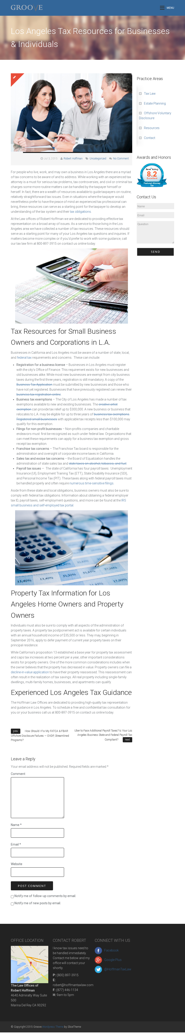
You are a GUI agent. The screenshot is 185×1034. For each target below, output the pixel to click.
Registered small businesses (36, 419)
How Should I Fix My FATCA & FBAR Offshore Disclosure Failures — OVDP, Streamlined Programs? (40, 736)
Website (16, 864)
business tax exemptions (111, 414)
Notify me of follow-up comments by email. (45, 896)
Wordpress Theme (52, 1026)
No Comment (121, 158)
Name (16, 825)
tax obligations (80, 211)
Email (16, 844)
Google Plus (113, 960)
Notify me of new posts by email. (37, 903)
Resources (152, 128)
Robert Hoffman (73, 158)
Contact (149, 138)
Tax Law (150, 93)
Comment (18, 774)
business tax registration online (38, 394)
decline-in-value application (30, 672)
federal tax (24, 357)
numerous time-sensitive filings (91, 483)
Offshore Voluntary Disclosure (155, 115)
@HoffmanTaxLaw (117, 969)
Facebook (111, 950)
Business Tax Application (34, 384)
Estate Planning (155, 103)
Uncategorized (98, 158)
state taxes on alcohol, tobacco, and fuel (97, 463)
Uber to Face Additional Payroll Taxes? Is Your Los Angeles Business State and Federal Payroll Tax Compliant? (103, 735)
